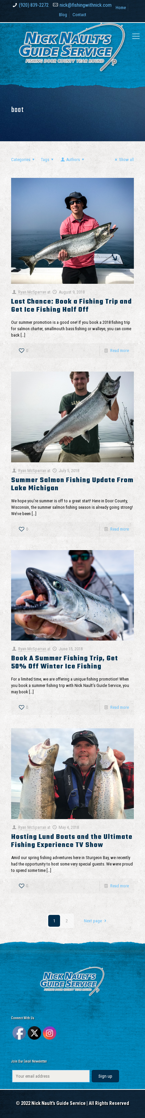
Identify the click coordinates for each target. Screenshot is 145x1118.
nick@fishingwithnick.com (86, 5)
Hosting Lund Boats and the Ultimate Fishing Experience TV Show (72, 841)
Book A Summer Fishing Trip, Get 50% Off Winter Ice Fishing (64, 662)
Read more (119, 350)
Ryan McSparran (32, 292)
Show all (126, 159)
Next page (93, 920)
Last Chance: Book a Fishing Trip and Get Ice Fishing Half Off (71, 306)
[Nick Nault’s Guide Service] (72, 49)
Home (121, 7)
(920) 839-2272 (34, 5)
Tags (45, 159)
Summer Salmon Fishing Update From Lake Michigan (72, 484)
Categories (20, 159)
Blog (63, 14)
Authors (73, 159)
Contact (79, 14)
